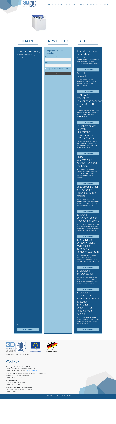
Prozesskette (60, 5)
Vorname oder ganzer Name (52, 56)
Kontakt (99, 5)
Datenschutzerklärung (63, 395)
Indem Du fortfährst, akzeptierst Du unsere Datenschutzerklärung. (56, 69)
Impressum (48, 395)
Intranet (107, 5)
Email (46, 62)
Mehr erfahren (28, 329)
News (82, 5)
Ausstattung (74, 5)
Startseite (50, 5)
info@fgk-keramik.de (31, 370)
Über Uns (89, 5)
